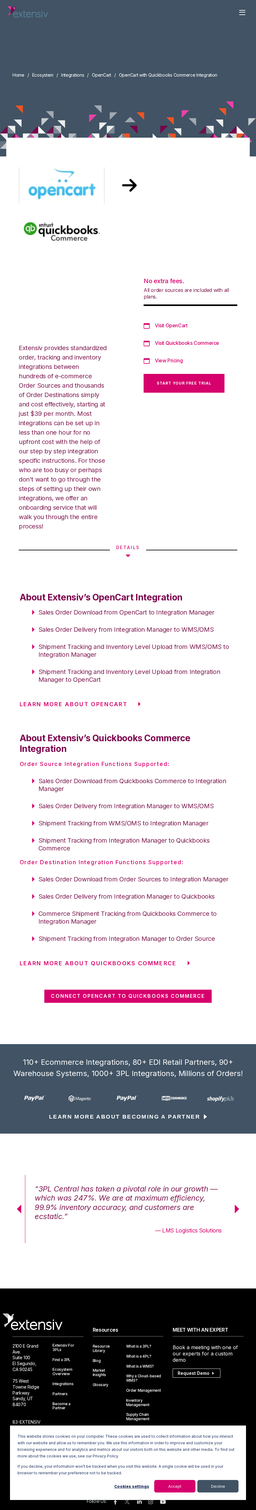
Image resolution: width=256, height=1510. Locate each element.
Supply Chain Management (138, 1416)
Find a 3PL (61, 1360)
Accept (174, 1486)
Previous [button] (16, 1209)
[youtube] (163, 1502)
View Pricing (169, 360)
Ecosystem (42, 75)
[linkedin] (139, 1502)
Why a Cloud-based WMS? (143, 1378)
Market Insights (99, 1372)
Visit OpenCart (171, 325)
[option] (35, 1098)
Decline (218, 1486)
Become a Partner (61, 1406)
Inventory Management (138, 1402)
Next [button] (239, 1209)
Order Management (143, 1390)
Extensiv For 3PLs (63, 1347)
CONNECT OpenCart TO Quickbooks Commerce (128, 996)
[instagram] (150, 1502)
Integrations (72, 75)
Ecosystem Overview (62, 1371)
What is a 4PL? (139, 1356)
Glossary (100, 1385)
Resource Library (101, 1348)
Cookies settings (131, 1486)
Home (18, 75)
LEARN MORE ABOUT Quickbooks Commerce (98, 963)
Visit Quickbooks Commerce (187, 343)
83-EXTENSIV (26, 1422)
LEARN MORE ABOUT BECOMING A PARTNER (124, 1117)
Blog (97, 1361)
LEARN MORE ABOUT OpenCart (74, 704)
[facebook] (115, 1502)
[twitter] (127, 1503)
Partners (59, 1394)
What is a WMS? (140, 1366)
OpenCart (101, 75)
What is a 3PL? (139, 1346)
